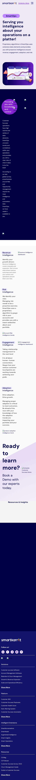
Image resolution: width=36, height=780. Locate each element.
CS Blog (3, 757)
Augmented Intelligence (8, 735)
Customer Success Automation (11, 712)
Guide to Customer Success (10, 770)
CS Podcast (5, 760)
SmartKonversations (7, 728)
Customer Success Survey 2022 (11, 764)
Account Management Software (11, 673)
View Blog (27, 596)
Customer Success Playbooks (10, 702)
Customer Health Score (8, 705)
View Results (25, 630)
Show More (5, 687)
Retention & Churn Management (11, 676)
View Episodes (23, 567)
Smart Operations (7, 741)
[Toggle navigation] (32, 3)
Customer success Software (10, 670)
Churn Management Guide (9, 767)
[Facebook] (7, 652)
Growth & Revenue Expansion (10, 679)
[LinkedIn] (3, 652)
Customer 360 (6, 699)
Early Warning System (8, 709)
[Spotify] (21, 652)
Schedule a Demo (23, 3)
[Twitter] (12, 652)
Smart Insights (5, 738)
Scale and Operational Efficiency (11, 683)
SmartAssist (5, 731)
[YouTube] (17, 652)
